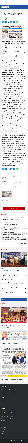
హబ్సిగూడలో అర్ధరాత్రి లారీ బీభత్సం (9, 227)
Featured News (12, 394)
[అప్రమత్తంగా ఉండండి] (7, 180)
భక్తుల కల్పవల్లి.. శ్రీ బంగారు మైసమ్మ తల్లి (10, 220)
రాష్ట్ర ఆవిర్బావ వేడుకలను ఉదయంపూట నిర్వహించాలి (13, 283)
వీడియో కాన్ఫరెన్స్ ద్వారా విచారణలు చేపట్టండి (11, 343)
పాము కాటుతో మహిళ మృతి (8, 230)
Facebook (3, 427)
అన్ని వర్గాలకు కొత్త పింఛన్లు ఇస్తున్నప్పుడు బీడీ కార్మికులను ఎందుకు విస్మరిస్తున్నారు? (14, 240)
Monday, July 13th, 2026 (7, 268)
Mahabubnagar (4, 416)
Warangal (3, 412)
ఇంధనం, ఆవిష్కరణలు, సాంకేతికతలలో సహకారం (12, 379)
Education (11, 391)
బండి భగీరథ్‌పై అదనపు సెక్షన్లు (8, 293)
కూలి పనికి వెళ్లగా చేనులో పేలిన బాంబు (10, 222)
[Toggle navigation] (26, 7)
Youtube (3, 429)
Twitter (2, 431)
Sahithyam (11, 389)
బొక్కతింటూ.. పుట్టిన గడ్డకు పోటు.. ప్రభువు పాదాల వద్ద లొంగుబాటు (13, 288)
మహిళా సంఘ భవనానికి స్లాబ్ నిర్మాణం (10, 225)
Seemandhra (4, 394)
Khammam (3, 420)
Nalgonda (12, 412)
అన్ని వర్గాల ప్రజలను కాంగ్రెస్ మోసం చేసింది (11, 275)
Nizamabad (12, 414)
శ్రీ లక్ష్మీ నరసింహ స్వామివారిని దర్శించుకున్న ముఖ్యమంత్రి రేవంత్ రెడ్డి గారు (13, 326)
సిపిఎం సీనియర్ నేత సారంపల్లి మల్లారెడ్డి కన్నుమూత (13, 217)
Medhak (11, 416)
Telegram (3, 433)
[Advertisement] (14, 2)
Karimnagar (3, 414)
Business (3, 389)
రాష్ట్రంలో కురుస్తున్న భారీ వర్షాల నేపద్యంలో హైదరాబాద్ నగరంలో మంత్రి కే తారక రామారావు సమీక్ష (17, 185)
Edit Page (3, 400)
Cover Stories (4, 403)
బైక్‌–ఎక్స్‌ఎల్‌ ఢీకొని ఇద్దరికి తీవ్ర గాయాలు (10, 237)
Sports (2, 391)
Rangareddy (12, 418)
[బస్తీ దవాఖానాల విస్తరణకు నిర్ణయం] (7, 194)
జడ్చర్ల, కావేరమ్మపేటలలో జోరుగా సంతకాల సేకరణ (12, 235)
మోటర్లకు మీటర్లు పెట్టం (7, 279)
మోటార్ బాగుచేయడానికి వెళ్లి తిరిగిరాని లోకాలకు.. (12, 232)
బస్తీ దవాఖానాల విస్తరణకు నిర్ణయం (6, 198)
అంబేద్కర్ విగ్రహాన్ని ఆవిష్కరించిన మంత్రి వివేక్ (10, 271)
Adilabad (3, 418)
